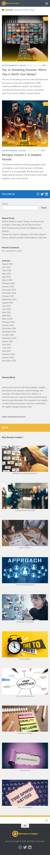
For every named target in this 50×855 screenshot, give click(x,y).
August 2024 (7, 341)
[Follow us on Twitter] (42, 194)
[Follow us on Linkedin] (46, 194)
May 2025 (6, 312)
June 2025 (6, 309)
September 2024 (9, 338)
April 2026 (6, 277)
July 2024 (6, 344)
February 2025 (8, 322)
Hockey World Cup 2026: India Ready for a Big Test (24, 237)
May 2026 (6, 273)
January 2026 (8, 286)
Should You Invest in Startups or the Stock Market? (24, 234)
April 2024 (6, 351)
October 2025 (8, 296)
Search (5, 204)
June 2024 (6, 348)
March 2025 (7, 319)
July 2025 (6, 306)
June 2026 (6, 270)
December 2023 (9, 361)
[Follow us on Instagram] (37, 194)
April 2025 (6, 315)
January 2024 (8, 357)
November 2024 (9, 332)
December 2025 (9, 290)
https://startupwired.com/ (13, 416)
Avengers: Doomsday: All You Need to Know (21, 225)
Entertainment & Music (14, 65)
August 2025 (7, 302)
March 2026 (7, 280)
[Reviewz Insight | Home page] (13, 3)
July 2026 (6, 267)
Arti (44, 65)
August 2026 (7, 264)
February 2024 (8, 354)
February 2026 (8, 283)
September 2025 (9, 299)
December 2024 (9, 328)
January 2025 (8, 325)
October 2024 (8, 335)
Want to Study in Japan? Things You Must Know (23, 221)
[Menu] (46, 3)
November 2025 (9, 293)
